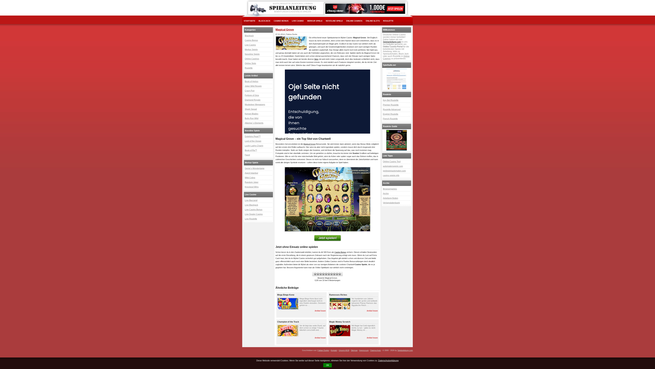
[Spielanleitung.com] (293, 8)
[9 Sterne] (337, 274)
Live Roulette (251, 219)
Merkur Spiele (314, 21)
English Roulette (390, 114)
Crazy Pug (249, 91)
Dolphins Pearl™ (253, 136)
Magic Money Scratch (339, 322)
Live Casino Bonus (253, 209)
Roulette (388, 21)
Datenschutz (375, 350)
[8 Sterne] (334, 274)
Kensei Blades (251, 114)
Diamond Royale (252, 100)
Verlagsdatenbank (391, 203)
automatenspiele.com (393, 166)
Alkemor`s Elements (254, 123)
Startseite (249, 21)
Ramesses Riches (338, 295)
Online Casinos (354, 21)
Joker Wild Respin (253, 86)
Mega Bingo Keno (285, 295)
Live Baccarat (251, 200)
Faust (247, 155)
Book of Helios (251, 81)
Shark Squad (251, 109)
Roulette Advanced (392, 109)
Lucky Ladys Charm (254, 146)
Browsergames (390, 189)
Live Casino (298, 21)
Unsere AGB (344, 350)
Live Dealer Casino (254, 214)
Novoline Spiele (334, 21)
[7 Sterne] (331, 274)
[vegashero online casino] (365, 9)
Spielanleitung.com (392, 42)
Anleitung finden (390, 198)
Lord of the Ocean (253, 141)
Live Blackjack (251, 205)
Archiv (386, 193)
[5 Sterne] (326, 274)
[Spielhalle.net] (396, 79)
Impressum (364, 350)
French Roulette (390, 119)
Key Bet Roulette (390, 100)
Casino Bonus (281, 21)
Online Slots (373, 21)
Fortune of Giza (252, 95)
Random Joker (251, 182)
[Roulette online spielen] (396, 140)
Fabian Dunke (323, 350)
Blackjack (264, 21)
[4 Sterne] (323, 274)
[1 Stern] (315, 274)
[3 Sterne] (320, 274)
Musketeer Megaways (255, 104)
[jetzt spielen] (327, 238)
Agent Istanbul (251, 173)
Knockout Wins (252, 187)
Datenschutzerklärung (388, 360)
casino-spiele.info (391, 175)
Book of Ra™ (251, 150)
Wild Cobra (250, 177)
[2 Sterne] (318, 274)
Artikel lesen (320, 311)
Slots (316, 59)
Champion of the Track (288, 322)
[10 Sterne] (339, 274)
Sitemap (354, 350)
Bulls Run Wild (251, 118)
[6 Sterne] (329, 274)
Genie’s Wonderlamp (254, 168)
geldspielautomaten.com (394, 171)
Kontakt (334, 350)
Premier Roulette (391, 105)
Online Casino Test (392, 161)
